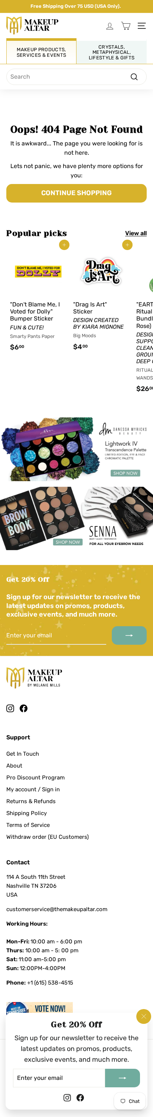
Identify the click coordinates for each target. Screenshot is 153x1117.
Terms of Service (28, 825)
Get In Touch (22, 753)
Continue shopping (76, 193)
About (14, 765)
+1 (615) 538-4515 (50, 982)
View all (136, 233)
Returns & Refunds (31, 801)
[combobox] (76, 77)
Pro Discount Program (35, 777)
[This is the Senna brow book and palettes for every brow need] (76, 519)
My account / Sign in (33, 789)
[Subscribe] (122, 1077)
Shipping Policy (26, 813)
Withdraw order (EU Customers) (47, 837)
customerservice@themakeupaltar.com (56, 909)
